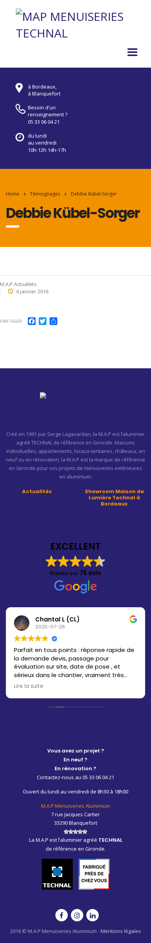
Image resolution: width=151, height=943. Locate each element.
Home (12, 194)
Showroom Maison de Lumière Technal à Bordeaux (114, 498)
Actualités (37, 492)
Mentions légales (121, 931)
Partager (11, 321)
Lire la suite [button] (28, 686)
